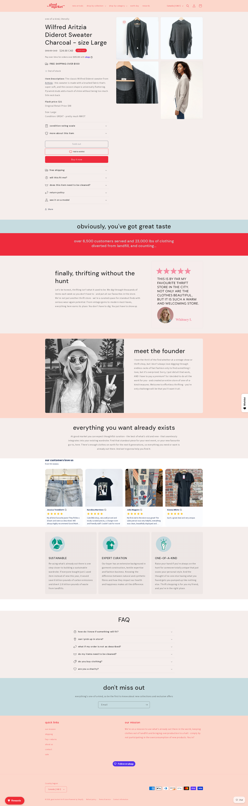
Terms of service (105, 799)
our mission (50, 729)
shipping (49, 734)
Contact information (120, 799)
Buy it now (76, 159)
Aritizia (49, 82)
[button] (96, 6)
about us (49, 744)
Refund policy (91, 799)
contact (48, 749)
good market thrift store (60, 799)
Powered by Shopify (76, 799)
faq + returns (51, 739)
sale (47, 754)
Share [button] (50, 209)
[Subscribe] (146, 704)
